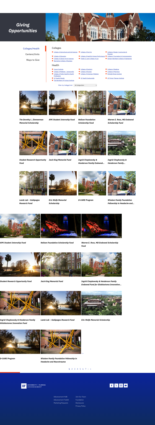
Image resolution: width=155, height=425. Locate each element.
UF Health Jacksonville (87, 78)
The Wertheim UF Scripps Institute (64, 80)
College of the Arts (86, 52)
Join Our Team (81, 397)
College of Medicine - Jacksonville (64, 72)
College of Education (60, 56)
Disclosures (80, 403)
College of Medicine (113, 69)
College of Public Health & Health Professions (64, 75)
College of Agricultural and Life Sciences (65, 52)
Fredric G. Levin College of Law (89, 58)
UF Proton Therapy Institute (115, 78)
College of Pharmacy (113, 72)
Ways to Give (32, 59)
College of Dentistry (86, 69)
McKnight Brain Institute (114, 74)
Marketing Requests (61, 403)
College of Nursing (86, 72)
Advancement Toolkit (61, 400)
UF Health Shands (59, 78)
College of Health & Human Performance (93, 56)
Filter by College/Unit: (65, 85)
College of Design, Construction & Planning (117, 53)
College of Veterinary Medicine (90, 74)
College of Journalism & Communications (119, 56)
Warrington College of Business (63, 61)
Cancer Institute (58, 69)
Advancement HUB (60, 397)
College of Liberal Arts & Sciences (64, 58)
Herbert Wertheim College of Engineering (119, 58)
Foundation (80, 400)
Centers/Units (32, 54)
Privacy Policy (80, 406)
